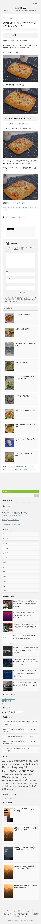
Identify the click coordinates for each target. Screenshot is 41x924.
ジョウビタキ (15, 783)
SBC (19, 771)
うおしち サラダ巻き (22, 396)
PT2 (26, 763)
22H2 (11, 761)
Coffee (3, 764)
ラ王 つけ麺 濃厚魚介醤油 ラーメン (21, 469)
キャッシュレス (6, 783)
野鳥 (4, 789)
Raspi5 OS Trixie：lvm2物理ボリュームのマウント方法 (25, 867)
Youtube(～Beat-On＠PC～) (11, 520)
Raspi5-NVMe (9, 770)
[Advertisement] (17, 481)
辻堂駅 (32, 786)
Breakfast (13, 217)
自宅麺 (25, 786)
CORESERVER (6, 701)
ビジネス (5, 553)
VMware (17, 777)
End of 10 (8, 764)
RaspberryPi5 (19, 767)
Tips (21, 774)
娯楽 (4, 576)
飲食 (7, 217)
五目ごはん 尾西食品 (22, 314)
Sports (12, 774)
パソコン (5, 548)
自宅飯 (19, 786)
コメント (8, 252)
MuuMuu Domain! (8, 699)
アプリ (5, 543)
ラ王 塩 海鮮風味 (21, 362)
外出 (4, 572)
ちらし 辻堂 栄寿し (22, 329)
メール (8, 278)
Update (6, 776)
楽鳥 (14, 786)
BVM (36, 761)
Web (4, 534)
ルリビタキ (33, 783)
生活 (4, 581)
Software (5, 774)
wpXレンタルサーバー (9, 798)
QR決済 (36, 764)
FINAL (6, 724)
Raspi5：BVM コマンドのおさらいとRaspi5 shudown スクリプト (25, 848)
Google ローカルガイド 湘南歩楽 (12, 515)
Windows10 (8, 780)
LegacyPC (18, 764)
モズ (22, 783)
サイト (8, 285)
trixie (26, 774)
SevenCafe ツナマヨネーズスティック (20, 467)
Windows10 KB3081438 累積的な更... (24, 647)
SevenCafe (21, 217)
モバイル (5, 562)
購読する (7, 491)
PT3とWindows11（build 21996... (23, 636)
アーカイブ (6, 712)
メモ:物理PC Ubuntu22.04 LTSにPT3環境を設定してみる (20, 722)
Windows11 (22, 780)
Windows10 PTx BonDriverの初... (23, 624)
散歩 (11, 786)
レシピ (5, 567)
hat (13, 764)
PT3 (31, 763)
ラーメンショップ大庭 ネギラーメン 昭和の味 (25, 378)
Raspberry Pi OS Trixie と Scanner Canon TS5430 (25, 886)
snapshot (28, 771)
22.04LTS (5, 761)
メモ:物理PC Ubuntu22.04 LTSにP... (24, 613)
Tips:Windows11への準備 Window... (24, 659)
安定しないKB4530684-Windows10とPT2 (15, 736)
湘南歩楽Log (20, 8)
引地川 (5, 786)
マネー (5, 557)
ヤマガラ (26, 783)
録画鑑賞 (10, 789)
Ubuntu (32, 774)
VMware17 (24, 777)
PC (23, 764)
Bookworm (19, 760)
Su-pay (17, 774)
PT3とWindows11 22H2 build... (22, 682)
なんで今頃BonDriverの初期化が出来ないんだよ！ (18, 729)
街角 (4, 586)
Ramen (6, 767)
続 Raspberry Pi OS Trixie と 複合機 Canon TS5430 (25, 829)
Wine (31, 780)
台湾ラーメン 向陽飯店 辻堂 (25, 410)
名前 (8, 271)
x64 (34, 780)
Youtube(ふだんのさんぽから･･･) (12, 524)
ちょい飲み (6, 539)
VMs (12, 777)
